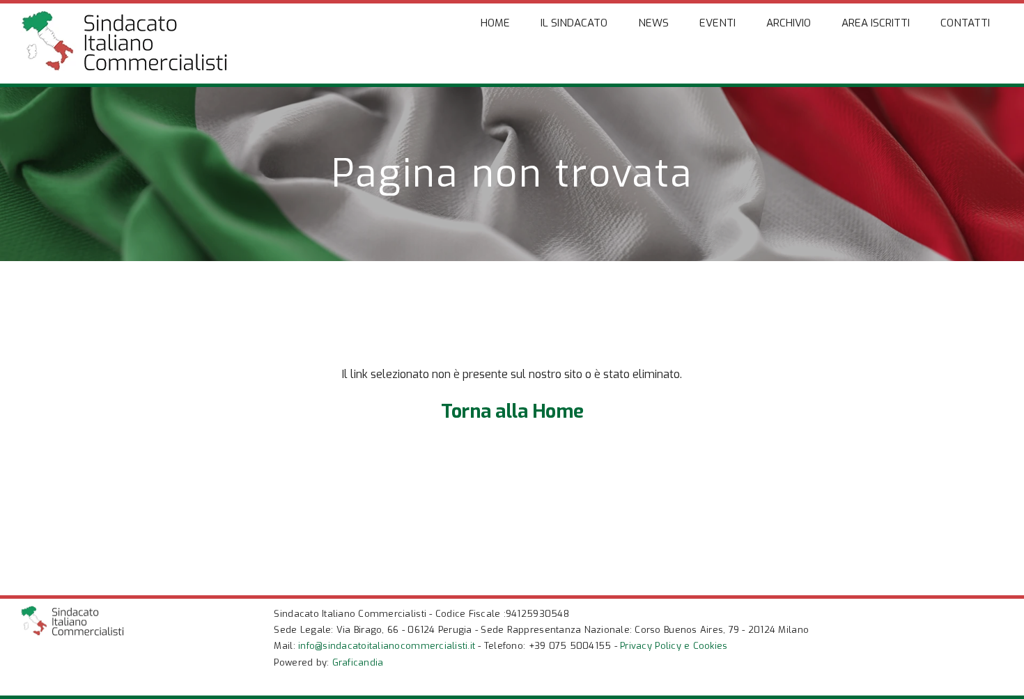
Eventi (717, 23)
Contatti (965, 23)
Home (495, 23)
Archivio (788, 23)
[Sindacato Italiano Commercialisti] (124, 64)
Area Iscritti (875, 23)
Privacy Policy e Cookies (673, 646)
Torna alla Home (512, 411)
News (653, 23)
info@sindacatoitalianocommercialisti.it (386, 646)
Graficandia (358, 662)
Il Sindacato (574, 23)
